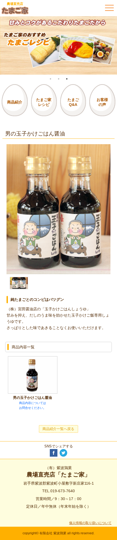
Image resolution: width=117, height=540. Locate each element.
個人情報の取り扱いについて (90, 523)
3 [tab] (66, 78)
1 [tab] (50, 78)
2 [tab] (58, 78)
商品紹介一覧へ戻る (58, 429)
